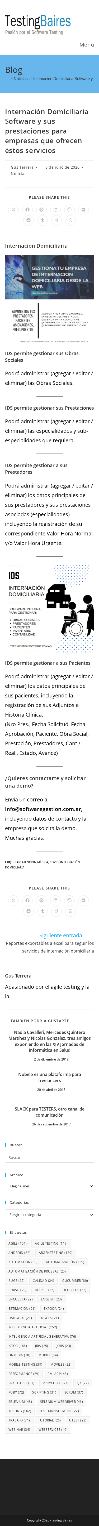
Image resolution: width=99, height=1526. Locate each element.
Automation (23, 1262)
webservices (53, 1429)
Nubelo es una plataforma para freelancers (49, 1077)
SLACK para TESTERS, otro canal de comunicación (49, 1112)
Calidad (43, 1280)
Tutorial (49, 1420)
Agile (17, 1243)
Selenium (20, 1401)
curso (17, 1290)
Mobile (48, 1355)
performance (23, 1373)
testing (19, 1411)
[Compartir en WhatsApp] (70, 220)
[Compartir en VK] (83, 210)
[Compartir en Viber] (69, 210)
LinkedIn (19, 1355)
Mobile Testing (25, 1364)
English (51, 1299)
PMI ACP (58, 1373)
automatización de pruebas (37, 1271)
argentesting (56, 1252)
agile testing (51, 1243)
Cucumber (75, 1280)
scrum (73, 1392)
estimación (22, 1308)
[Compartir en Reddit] (28, 220)
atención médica (35, 862)
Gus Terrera (22, 167)
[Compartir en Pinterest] (41, 210)
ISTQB (17, 1346)
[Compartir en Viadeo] (56, 220)
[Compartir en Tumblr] (42, 220)
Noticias (18, 173)
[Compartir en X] (13, 210)
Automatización (65, 1262)
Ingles (49, 1318)
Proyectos (56, 1383)
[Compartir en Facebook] (27, 210)
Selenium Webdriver (61, 1401)
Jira (41, 1346)
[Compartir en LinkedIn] (55, 210)
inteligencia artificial (32, 1327)
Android (19, 1252)
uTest (78, 1420)
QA (83, 1383)
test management (59, 1411)
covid (54, 862)
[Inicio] (6, 78)
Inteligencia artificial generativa (42, 1336)
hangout (20, 1318)
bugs (16, 1280)
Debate (44, 1290)
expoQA (54, 1308)
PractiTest (21, 1383)
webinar (19, 1429)
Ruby (16, 1392)
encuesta (20, 1299)
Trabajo (19, 1420)
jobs (63, 1346)
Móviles (61, 1364)
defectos (74, 1290)
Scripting (44, 1392)
